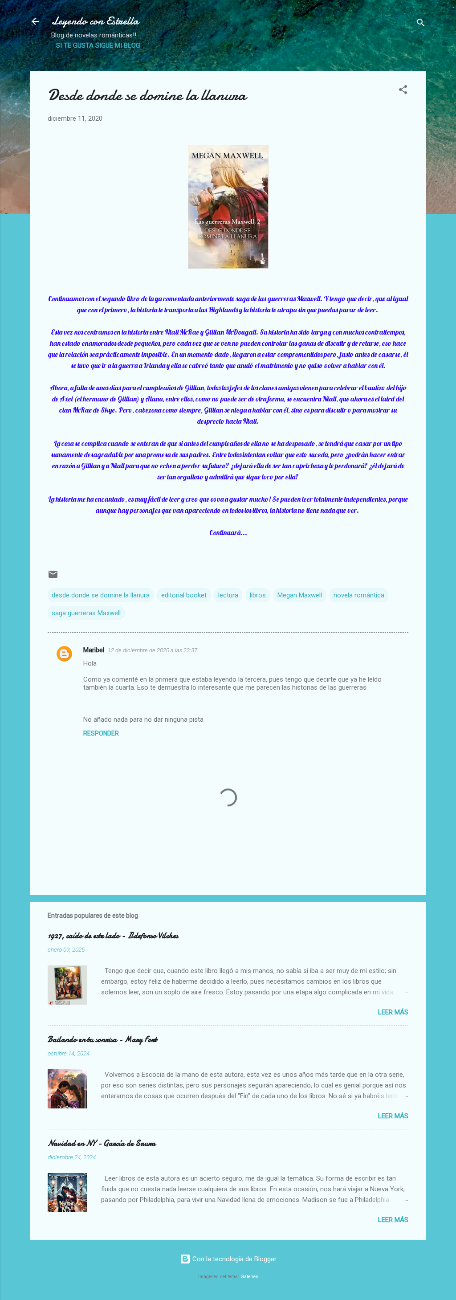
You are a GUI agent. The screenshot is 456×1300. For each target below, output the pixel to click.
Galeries (249, 1277)
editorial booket (184, 595)
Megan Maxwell (299, 595)
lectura (228, 595)
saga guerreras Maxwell (86, 613)
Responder (101, 733)
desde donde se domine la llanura (101, 595)
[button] (403, 91)
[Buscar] (420, 24)
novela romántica (359, 595)
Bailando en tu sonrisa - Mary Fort (102, 1039)
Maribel (93, 650)
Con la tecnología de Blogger (234, 1259)
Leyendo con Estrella (94, 21)
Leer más (393, 1012)
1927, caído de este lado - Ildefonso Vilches (113, 935)
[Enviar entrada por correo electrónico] (53, 577)
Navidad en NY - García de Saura (101, 1143)
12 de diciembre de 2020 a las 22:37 (152, 650)
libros (258, 595)
